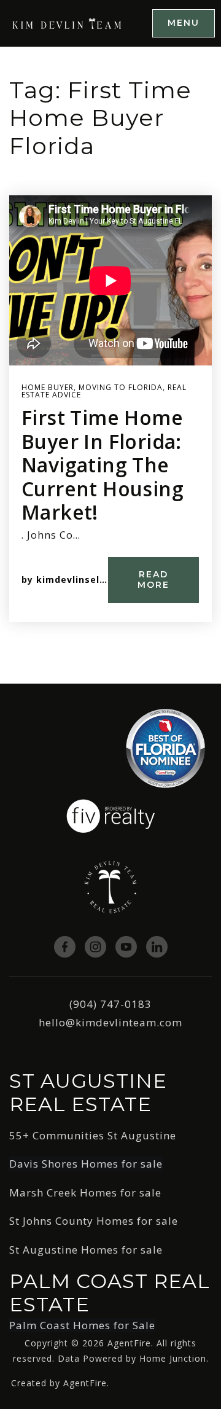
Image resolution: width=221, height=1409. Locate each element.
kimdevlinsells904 (80, 579)
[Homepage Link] (67, 22)
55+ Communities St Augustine (92, 1135)
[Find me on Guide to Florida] (165, 747)
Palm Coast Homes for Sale (82, 1325)
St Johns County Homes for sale (93, 1221)
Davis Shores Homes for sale (86, 1164)
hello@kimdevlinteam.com (110, 1022)
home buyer (47, 387)
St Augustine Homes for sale (86, 1250)
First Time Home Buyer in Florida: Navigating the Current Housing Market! (102, 464)
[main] (110, 365)
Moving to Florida (121, 387)
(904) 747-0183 (110, 1004)
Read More (153, 580)
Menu (184, 22)
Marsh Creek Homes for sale (85, 1192)
